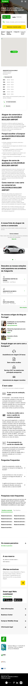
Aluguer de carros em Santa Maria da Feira (7, 521)
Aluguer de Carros (3, 33)
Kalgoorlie (16, 31)
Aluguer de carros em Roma (7, 515)
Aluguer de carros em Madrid (20, 515)
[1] (13, 260)
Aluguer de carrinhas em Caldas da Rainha (7, 527)
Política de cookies (5, 678)
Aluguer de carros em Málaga (7, 518)
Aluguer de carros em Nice (20, 521)
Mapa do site (4, 676)
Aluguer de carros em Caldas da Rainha (20, 518)
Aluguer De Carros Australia (9, 33)
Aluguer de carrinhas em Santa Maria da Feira (20, 524)
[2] (15, 260)
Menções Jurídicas (13, 676)
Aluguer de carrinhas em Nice (7, 524)
